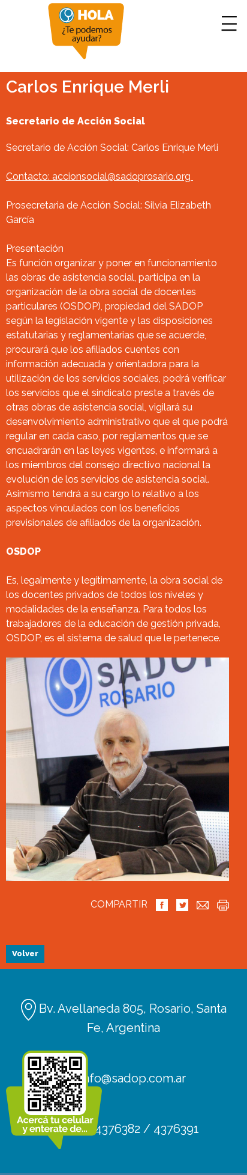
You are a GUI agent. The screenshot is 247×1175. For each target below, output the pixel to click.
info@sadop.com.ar (131, 1078)
